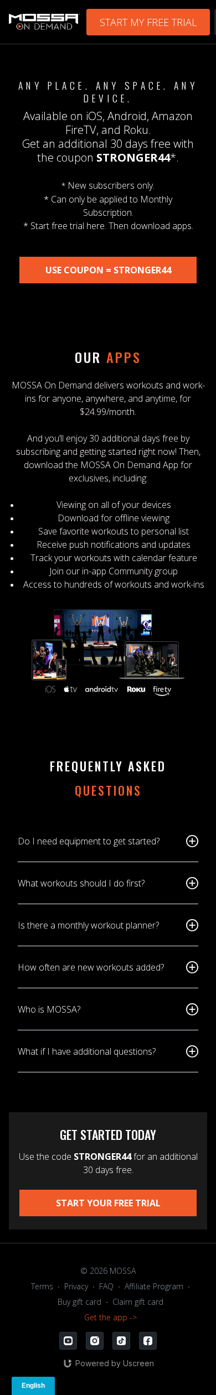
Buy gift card (79, 1302)
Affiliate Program (154, 1286)
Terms (42, 1286)
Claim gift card (137, 1302)
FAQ (106, 1286)
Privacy (76, 1286)
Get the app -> (110, 1317)
